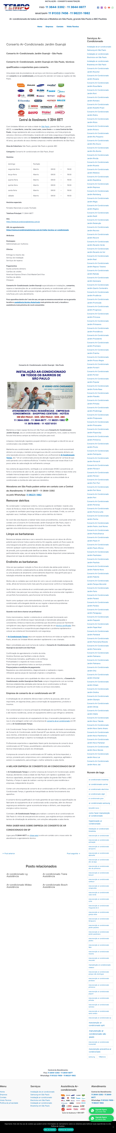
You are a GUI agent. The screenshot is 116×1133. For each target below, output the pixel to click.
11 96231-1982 (34, 494)
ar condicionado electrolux (99, 789)
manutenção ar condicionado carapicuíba (99, 887)
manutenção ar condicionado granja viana (99, 913)
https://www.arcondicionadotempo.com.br (23, 222)
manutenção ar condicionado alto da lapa (99, 861)
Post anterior (8, 853)
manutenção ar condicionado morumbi (99, 959)
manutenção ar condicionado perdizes (99, 979)
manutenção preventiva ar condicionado (100, 1050)
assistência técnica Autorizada (27, 302)
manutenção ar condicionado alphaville (99, 854)
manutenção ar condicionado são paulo (97, 1034)
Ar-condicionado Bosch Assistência (55, 885)
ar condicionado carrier (98, 784)
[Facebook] (98, 7)
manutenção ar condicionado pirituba (99, 999)
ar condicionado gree (96, 798)
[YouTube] (109, 7)
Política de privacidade (9, 1103)
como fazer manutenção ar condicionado (99, 814)
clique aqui (34, 835)
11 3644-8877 (76, 7)
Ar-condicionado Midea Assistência (19, 885)
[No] (113, 1127)
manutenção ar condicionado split (97, 1024)
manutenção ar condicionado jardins (99, 940)
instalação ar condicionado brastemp (99, 830)
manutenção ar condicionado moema (99, 953)
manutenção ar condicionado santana (99, 1006)
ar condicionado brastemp (99, 780)
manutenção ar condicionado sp (100, 1018)
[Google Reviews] (105, 7)
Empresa (3, 1094)
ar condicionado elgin (97, 794)
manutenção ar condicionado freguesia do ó (99, 907)
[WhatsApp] (112, 7)
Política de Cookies (66, 1130)
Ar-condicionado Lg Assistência (17, 875)
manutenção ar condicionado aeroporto (99, 848)
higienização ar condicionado (95, 822)
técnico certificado (63, 625)
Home (2, 1092)
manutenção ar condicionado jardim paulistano (99, 933)
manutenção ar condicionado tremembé (99, 1043)
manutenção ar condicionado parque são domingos (99, 973)
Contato (3, 1097)
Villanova (102, 1057)
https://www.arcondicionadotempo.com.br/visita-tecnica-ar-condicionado (37, 230)
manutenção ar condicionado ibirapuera (99, 920)
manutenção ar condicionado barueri (99, 874)
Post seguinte (73, 853)
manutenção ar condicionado (99, 835)
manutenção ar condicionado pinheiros (99, 986)
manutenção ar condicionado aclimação (99, 841)
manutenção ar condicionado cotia (99, 900)
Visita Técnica (5, 1100)
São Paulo (45, 126)
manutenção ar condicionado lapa (99, 946)
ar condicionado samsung (99, 803)
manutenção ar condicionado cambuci (99, 880)
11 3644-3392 (55, 7)
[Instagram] (102, 7)
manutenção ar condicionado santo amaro (99, 1012)
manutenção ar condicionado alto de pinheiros (99, 867)
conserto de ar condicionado (58, 721)
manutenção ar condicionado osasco (100, 966)
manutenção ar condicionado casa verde (99, 894)
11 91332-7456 (58, 13)
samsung (92, 1057)
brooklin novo (94, 808)
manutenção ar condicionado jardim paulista (99, 926)
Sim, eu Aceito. (50, 1130)
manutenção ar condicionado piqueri (99, 993)
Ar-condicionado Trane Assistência (55, 875)
